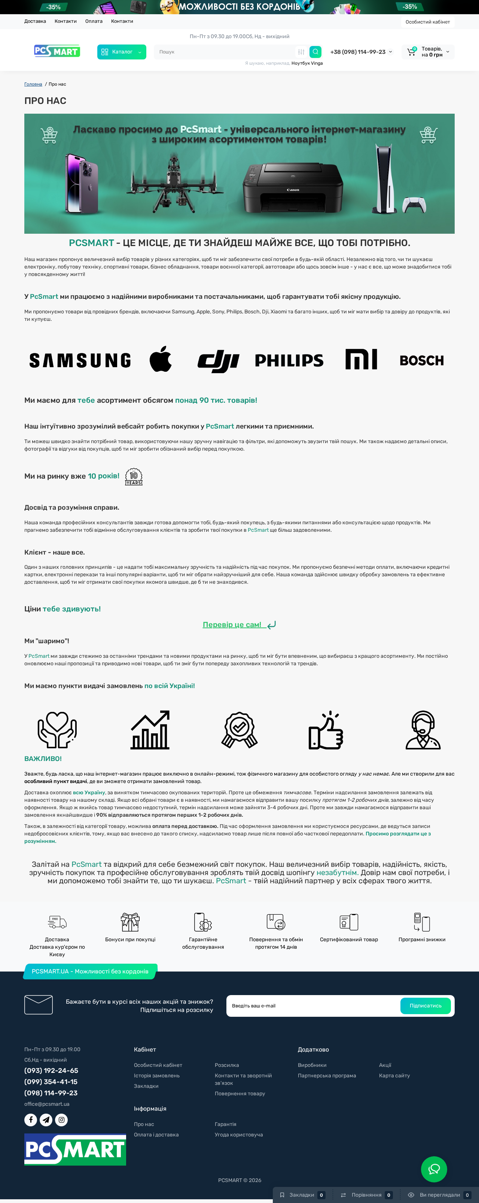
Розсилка (227, 1065)
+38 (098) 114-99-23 (357, 52)
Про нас (144, 1124)
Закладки (146, 1086)
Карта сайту (394, 1075)
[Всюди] (301, 52)
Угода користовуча (239, 1135)
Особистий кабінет (428, 22)
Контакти (66, 21)
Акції (385, 1065)
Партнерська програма (327, 1075)
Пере (212, 624)
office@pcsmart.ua (47, 1104)
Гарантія (226, 1124)
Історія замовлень (157, 1075)
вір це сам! (241, 624)
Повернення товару (240, 1093)
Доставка (35, 21)
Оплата (94, 21)
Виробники (312, 1065)
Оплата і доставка (156, 1135)
